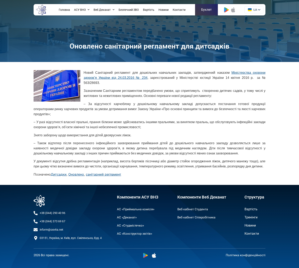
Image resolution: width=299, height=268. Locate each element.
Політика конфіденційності (245, 255)
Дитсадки (59, 174)
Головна (64, 9)
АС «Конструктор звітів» (134, 233)
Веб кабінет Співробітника (196, 217)
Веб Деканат (102, 9)
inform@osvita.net (51, 229)
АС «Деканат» (127, 217)
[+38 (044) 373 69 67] (36, 221)
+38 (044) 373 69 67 (52, 221)
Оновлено (76, 174)
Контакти (179, 9)
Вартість (148, 9)
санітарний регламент (103, 174)
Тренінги (251, 217)
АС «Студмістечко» (130, 225)
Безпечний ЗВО (129, 9)
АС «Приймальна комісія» (135, 209)
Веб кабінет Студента (192, 209)
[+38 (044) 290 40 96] (36, 213)
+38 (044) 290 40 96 (52, 213)
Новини (163, 9)
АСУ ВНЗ (80, 9)
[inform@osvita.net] (36, 230)
